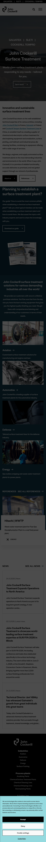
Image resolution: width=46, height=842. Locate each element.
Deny (23, 826)
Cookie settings (23, 833)
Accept (23, 819)
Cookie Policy (22, 839)
